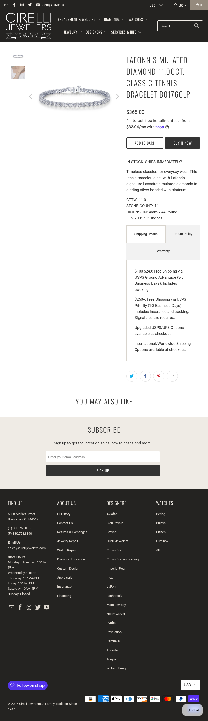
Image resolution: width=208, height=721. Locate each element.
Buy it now (183, 143)
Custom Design (68, 568)
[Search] (196, 25)
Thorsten (113, 650)
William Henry (116, 668)
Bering (160, 514)
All (158, 550)
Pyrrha (111, 623)
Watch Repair (66, 550)
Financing (64, 596)
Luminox (162, 541)
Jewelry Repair (67, 541)
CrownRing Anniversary (123, 559)
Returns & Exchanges (72, 532)
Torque (111, 659)
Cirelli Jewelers (117, 541)
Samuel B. (114, 641)
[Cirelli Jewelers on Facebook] (14, 5)
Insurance (64, 586)
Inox (110, 577)
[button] (79, 19)
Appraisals (64, 577)
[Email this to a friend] (172, 376)
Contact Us (65, 523)
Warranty (163, 251)
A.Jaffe (112, 514)
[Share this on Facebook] (145, 376)
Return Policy (183, 234)
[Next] (117, 96)
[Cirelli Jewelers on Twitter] (30, 5)
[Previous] (31, 96)
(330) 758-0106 (53, 5)
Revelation (114, 632)
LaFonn (112, 586)
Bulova (161, 523)
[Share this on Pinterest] (158, 376)
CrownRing (114, 550)
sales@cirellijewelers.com (27, 548)
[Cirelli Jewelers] (28, 26)
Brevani (112, 532)
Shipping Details (146, 234)
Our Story (63, 514)
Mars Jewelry (116, 605)
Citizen (161, 532)
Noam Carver (116, 614)
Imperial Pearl (116, 568)
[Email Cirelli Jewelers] (6, 5)
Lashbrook (114, 596)
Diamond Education (71, 559)
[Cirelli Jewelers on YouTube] (38, 5)
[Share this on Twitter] (131, 376)
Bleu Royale (115, 523)
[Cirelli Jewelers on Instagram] (22, 5)
